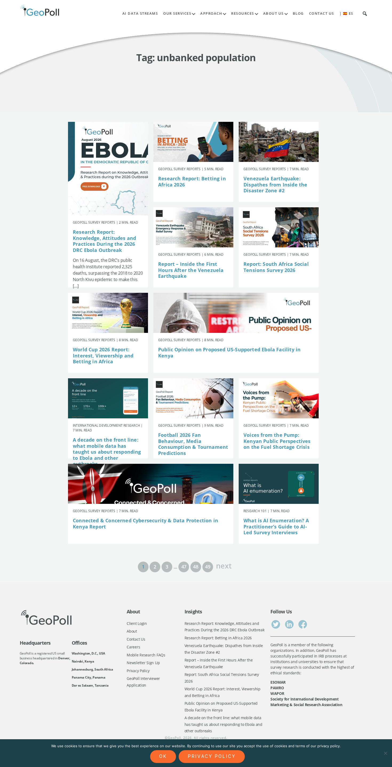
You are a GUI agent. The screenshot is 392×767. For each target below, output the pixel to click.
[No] (385, 753)
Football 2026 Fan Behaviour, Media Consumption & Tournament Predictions (193, 444)
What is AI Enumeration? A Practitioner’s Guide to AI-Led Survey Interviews (276, 526)
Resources (242, 13)
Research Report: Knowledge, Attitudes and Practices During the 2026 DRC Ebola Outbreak (104, 241)
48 (195, 566)
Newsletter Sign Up (143, 662)
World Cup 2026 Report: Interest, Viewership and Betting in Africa (103, 355)
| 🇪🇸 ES (346, 13)
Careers (133, 646)
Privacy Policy (138, 670)
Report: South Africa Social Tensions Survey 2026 (276, 267)
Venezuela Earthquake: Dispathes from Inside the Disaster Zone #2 (275, 184)
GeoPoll (174, 737)
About (132, 631)
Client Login (137, 623)
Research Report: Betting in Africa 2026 (192, 181)
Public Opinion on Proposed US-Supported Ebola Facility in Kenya (229, 352)
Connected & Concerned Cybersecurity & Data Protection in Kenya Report (145, 523)
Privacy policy (212, 756)
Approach (211, 13)
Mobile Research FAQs (146, 654)
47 (183, 566)
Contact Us (321, 13)
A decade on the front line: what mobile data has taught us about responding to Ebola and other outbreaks (107, 452)
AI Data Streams (140, 13)
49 (207, 566)
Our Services (177, 13)
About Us (273, 13)
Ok (163, 756)
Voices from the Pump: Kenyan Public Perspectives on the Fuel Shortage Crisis (277, 441)
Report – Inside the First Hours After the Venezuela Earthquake (191, 270)
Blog (298, 13)
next (223, 565)
